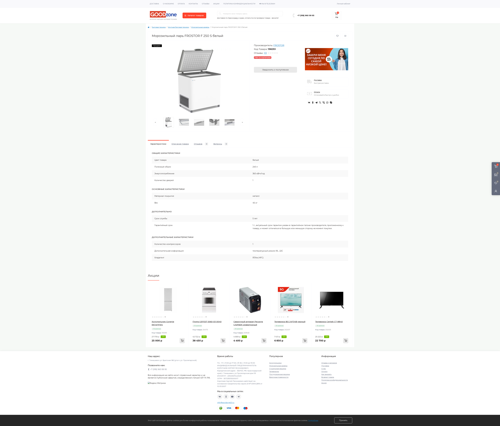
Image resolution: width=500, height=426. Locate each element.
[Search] (220, 13)
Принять (343, 420)
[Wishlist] (185, 292)
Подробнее (313, 420)
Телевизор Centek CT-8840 (329, 321)
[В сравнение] (345, 36)
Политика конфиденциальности (239, 4)
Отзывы (205, 4)
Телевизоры (274, 371)
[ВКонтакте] (309, 102)
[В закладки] (337, 36)
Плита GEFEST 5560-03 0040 (207, 321)
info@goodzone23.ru (225, 403)
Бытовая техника (159, 27)
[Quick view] (185, 287)
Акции (216, 4)
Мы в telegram (268, 4)
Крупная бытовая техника (178, 27)
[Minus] (156, 351)
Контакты (193, 4)
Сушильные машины (277, 369)
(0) (265, 53)
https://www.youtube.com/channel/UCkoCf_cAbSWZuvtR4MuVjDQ (232, 396)
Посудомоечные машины (279, 374)
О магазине (168, 4)
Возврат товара (327, 377)
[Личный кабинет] (496, 191)
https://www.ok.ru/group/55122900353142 (226, 396)
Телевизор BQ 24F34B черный (289, 321)
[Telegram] (316, 102)
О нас (323, 369)
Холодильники (275, 363)
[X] (320, 102)
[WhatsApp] (327, 102)
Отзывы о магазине (329, 363)
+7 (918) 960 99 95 (305, 15)
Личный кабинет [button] (343, 4)
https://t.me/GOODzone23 (238, 396)
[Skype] (331, 102)
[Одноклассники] (312, 102)
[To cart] (182, 340)
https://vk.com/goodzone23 (219, 396)
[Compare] (185, 297)
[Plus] (180, 351)
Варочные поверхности (278, 377)
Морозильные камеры (200, 27)
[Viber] (323, 102)
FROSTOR (278, 45)
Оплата (181, 4)
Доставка (154, 4)
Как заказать (326, 374)
